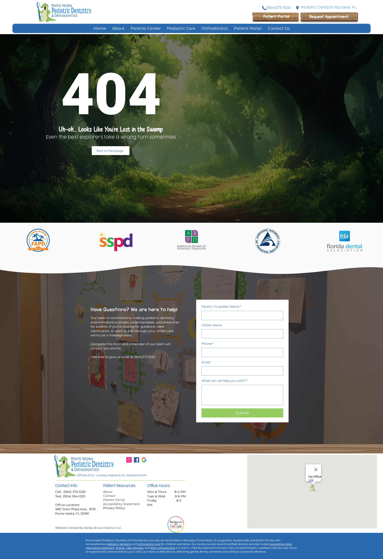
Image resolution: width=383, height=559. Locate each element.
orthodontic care (149, 544)
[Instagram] (129, 460)
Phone (207, 344)
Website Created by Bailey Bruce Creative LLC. (88, 527)
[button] (181, 28)
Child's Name (211, 325)
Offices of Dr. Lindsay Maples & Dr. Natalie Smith (112, 475)
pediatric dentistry (119, 544)
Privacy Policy (114, 508)
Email (205, 362)
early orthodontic (162, 547)
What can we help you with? (224, 381)
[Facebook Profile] (136, 460)
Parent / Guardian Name (221, 307)
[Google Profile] (144, 460)
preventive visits (281, 544)
